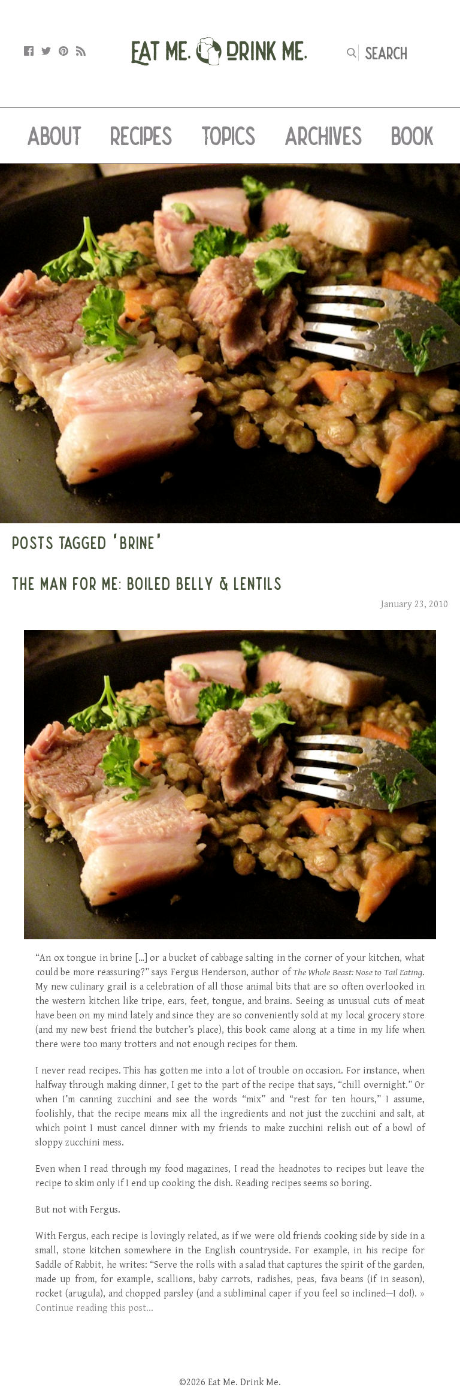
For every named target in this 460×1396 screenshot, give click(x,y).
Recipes (141, 135)
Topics (228, 135)
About (54, 135)
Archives (323, 135)
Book (412, 135)
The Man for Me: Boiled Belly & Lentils (147, 583)
